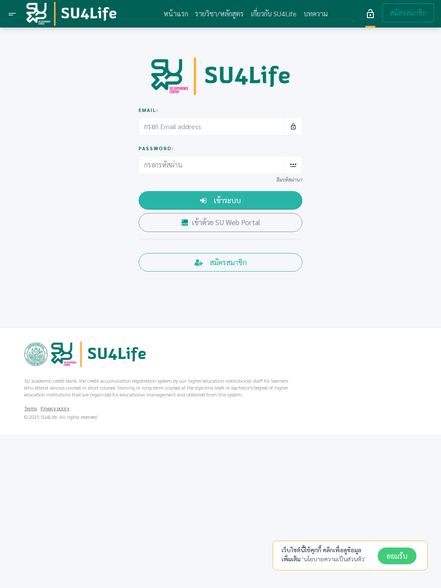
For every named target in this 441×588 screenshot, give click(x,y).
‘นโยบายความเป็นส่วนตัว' (334, 559)
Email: (148, 110)
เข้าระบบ (227, 200)
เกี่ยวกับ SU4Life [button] (274, 13)
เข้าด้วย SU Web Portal (226, 222)
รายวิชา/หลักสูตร (219, 13)
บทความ (316, 13)
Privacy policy (54, 408)
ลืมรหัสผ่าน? (289, 179)
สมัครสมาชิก (408, 12)
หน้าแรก (176, 13)
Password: (156, 148)
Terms (30, 408)
